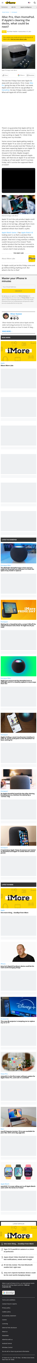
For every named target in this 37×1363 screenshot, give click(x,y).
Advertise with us (7, 1339)
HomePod (5, 90)
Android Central (7, 1343)
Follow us (22, 75)
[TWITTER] (11, 318)
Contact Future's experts (9, 1304)
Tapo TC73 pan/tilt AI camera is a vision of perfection (19, 1250)
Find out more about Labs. (19, 39)
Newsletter (31, 75)
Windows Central (7, 1347)
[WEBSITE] (14, 318)
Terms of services (23, 296)
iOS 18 (13, 7)
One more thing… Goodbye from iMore (19, 1244)
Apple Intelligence (26, 7)
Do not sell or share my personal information (15, 1351)
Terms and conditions (8, 1300)
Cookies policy (6, 1312)
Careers (4, 1320)
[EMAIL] (17, 318)
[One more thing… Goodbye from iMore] (18, 1236)
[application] (18, 179)
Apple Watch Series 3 (10, 232)
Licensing (5, 1323)
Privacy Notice (25, 298)
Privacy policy (6, 1308)
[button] (35, 3)
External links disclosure (9, 1327)
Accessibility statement (9, 1316)
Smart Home (5, 12)
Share (6, 75)
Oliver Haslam (13, 31)
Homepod (14, 12)
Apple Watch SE (27, 232)
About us (5, 1331)
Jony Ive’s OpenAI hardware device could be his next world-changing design (20, 1274)
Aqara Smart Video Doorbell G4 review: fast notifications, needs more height (19, 1258)
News (4, 31)
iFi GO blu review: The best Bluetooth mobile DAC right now (18, 1266)
